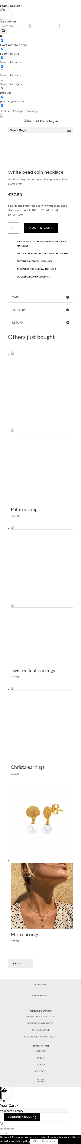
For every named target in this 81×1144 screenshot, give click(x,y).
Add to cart (40, 228)
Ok (35, 1141)
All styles (37, 179)
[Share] (5, 1128)
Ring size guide (40, 1029)
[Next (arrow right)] (5, 1133)
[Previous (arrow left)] (1, 1133)
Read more (48, 1141)
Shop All (21, 963)
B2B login (41, 984)
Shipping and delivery (40, 1023)
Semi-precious (52, 179)
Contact (40, 1071)
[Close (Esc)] (1, 1128)
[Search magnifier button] (3, 31)
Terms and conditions (40, 1016)
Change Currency (25, 111)
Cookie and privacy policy (40, 1036)
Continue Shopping (22, 1117)
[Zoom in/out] (12, 1128)
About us (40, 1051)
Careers (40, 1064)
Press (40, 1057)
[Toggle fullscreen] (8, 1128)
